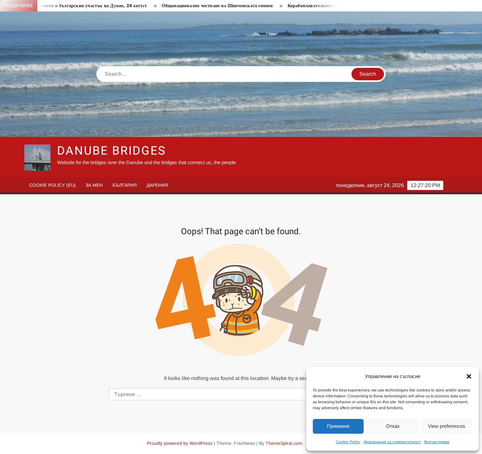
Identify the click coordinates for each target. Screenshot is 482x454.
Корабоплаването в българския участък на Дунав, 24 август (65, 5)
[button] (469, 376)
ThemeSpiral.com (284, 443)
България (124, 185)
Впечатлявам (436, 442)
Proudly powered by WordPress (179, 443)
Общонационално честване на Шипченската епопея (201, 5)
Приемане (338, 426)
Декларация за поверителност (392, 442)
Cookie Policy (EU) (52, 185)
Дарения (157, 185)
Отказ (392, 426)
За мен (94, 185)
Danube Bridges (111, 151)
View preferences (446, 426)
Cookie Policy (348, 442)
